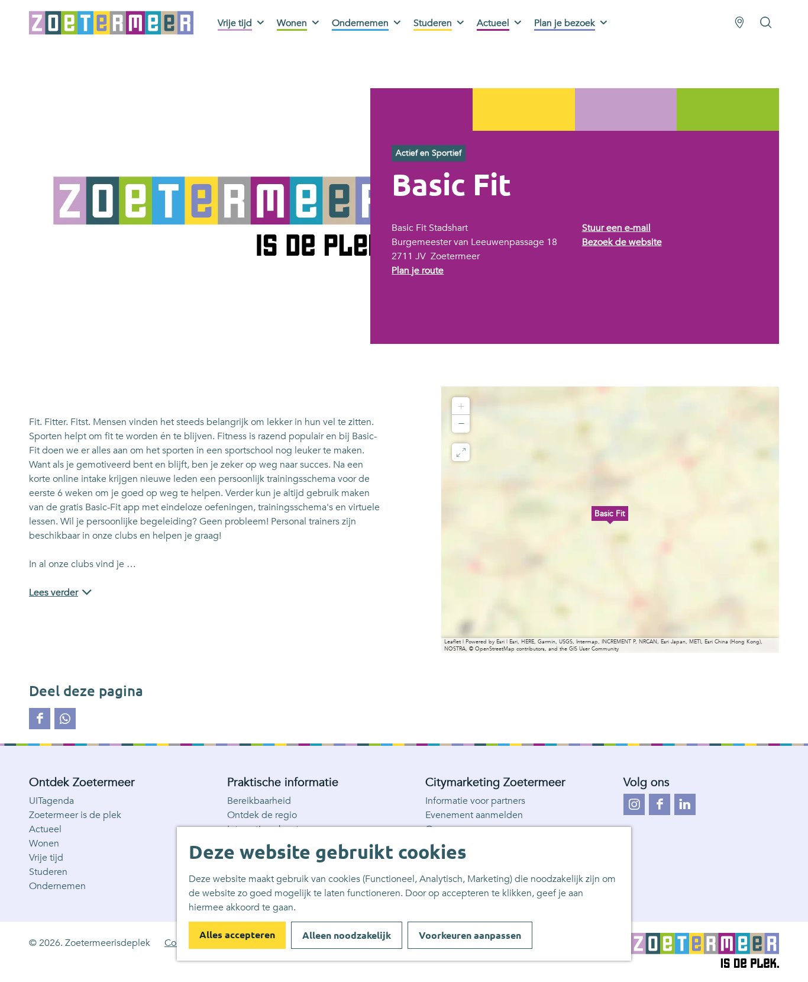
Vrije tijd (46, 857)
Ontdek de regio (262, 815)
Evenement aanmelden (474, 815)
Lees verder (53, 592)
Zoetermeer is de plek (75, 815)
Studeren (48, 871)
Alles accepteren (237, 934)
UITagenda (51, 800)
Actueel (45, 829)
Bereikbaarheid (259, 800)
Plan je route (418, 270)
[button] (610, 520)
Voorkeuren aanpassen (470, 935)
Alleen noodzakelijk (346, 935)
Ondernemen (57, 886)
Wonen (44, 843)
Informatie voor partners (475, 800)
